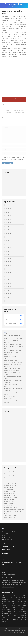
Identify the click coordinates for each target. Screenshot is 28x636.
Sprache (5, 101)
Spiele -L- (8, 251)
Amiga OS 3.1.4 (8, 507)
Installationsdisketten (14, 315)
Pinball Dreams (8, 497)
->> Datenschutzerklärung (9, 546)
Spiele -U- (8, 283)
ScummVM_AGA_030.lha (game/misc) (13, 396)
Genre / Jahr (20, 98)
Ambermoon (7, 491)
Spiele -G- (8, 233)
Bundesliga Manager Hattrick (12, 475)
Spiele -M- (8, 254)
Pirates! (6, 487)
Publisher (5, 98)
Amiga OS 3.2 (7, 485)
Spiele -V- (8, 286)
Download (11, 101)
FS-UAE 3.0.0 (7, 481)
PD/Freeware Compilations (14, 319)
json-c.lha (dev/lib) (9, 350)
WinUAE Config (12, 98)
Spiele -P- (8, 265)
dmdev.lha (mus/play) (10, 356)
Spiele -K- (8, 247)
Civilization (7, 489)
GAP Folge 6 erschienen (10, 479)
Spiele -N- (8, 258)
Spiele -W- (8, 290)
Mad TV (6, 503)
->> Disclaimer (6, 549)
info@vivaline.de (10, 540)
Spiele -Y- (8, 297)
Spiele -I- (8, 240)
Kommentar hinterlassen (19, 112)
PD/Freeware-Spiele (14, 323)
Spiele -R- (8, 272)
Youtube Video (18, 101)
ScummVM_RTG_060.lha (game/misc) (13, 380)
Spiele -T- (8, 279)
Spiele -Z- (8, 301)
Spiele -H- (8, 237)
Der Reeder (7, 495)
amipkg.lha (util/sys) (9, 368)
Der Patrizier (7, 499)
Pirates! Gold (7, 517)
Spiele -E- (8, 226)
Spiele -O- (8, 262)
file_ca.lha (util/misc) (9, 338)
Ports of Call (7, 493)
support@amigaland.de (8, 574)
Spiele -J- (8, 244)
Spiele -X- (8, 294)
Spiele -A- (8, 212)
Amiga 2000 (7, 501)
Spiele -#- (8, 208)
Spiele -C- (8, 219)
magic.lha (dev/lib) (9, 344)
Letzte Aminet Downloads (12, 335)
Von (18, 110)
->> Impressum (6, 544)
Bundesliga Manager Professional (13, 471)
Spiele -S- (8, 276)
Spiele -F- (10, 110)
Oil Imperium (7, 483)
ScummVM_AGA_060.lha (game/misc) (13, 388)
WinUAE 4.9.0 (7, 515)
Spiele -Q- (8, 269)
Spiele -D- (8, 222)
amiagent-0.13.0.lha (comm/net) (12, 372)
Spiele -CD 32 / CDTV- (11, 205)
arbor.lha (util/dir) (9, 362)
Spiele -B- (8, 215)
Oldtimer (6, 505)
